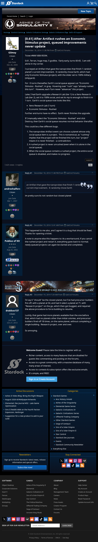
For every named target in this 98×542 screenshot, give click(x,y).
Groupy (5, 506)
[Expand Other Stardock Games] (54, 420)
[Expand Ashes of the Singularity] (54, 403)
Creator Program (60, 506)
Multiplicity (6, 502)
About (56, 485)
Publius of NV (12, 240)
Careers (56, 495)
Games (29, 480)
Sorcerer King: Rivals (34, 512)
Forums (57, 512)
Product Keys (83, 495)
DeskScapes (6, 499)
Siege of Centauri (32, 509)
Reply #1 (28, 173)
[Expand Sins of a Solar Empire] (54, 427)
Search (22, 16)
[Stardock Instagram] (80, 460)
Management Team (61, 492)
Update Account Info (86, 502)
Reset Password (84, 499)
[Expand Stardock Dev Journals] (54, 437)
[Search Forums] (95, 3)
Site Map (66, 538)
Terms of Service (47, 538)
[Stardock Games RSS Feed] (82, 465)
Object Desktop (8, 485)
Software (7, 480)
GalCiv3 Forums (63, 50)
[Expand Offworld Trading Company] (54, 417)
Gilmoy (12, 52)
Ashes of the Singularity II (36, 485)
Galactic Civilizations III (57, 32)
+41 (12, 69)
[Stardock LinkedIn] (77, 465)
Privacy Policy (34, 538)
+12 (12, 327)
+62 (12, 205)
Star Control (31, 499)
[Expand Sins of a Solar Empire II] (54, 431)
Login (31, 16)
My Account (82, 488)
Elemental (30, 488)
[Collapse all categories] (93, 395)
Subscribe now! (25, 467)
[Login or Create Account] (88, 3)
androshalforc (12, 188)
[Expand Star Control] (54, 434)
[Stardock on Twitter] (61, 460)
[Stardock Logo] (14, 3)
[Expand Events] (54, 441)
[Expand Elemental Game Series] (54, 406)
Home (6, 32)
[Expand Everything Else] (51, 449)
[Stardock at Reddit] (64, 465)
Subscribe (67, 525)
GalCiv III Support (75, 32)
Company (58, 480)
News (56, 499)
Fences (4, 495)
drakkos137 (12, 310)
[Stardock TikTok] (73, 465)
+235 (12, 254)
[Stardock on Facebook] (66, 460)
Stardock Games (17, 32)
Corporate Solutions (9, 488)
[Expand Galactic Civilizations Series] (54, 413)
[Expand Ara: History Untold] (54, 399)
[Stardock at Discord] (68, 465)
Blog (55, 488)
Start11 (5, 492)
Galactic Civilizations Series (36, 32)
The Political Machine (34, 502)
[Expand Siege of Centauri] (54, 424)
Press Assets (58, 502)
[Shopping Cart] (91, 3)
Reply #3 (28, 294)
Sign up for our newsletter (15, 525)
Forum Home (12, 16)
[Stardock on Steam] (84, 460)
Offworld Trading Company (36, 506)
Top (92, 173)
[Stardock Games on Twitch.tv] (75, 460)
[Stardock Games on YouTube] (70, 460)
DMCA (58, 538)
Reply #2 (28, 225)
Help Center (82, 485)
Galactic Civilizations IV (35, 492)
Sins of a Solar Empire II (35, 495)
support (89, 160)
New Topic (86, 11)
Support (82, 480)
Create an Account (85, 492)
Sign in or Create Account (42, 379)
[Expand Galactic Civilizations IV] (54, 410)
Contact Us (58, 509)
